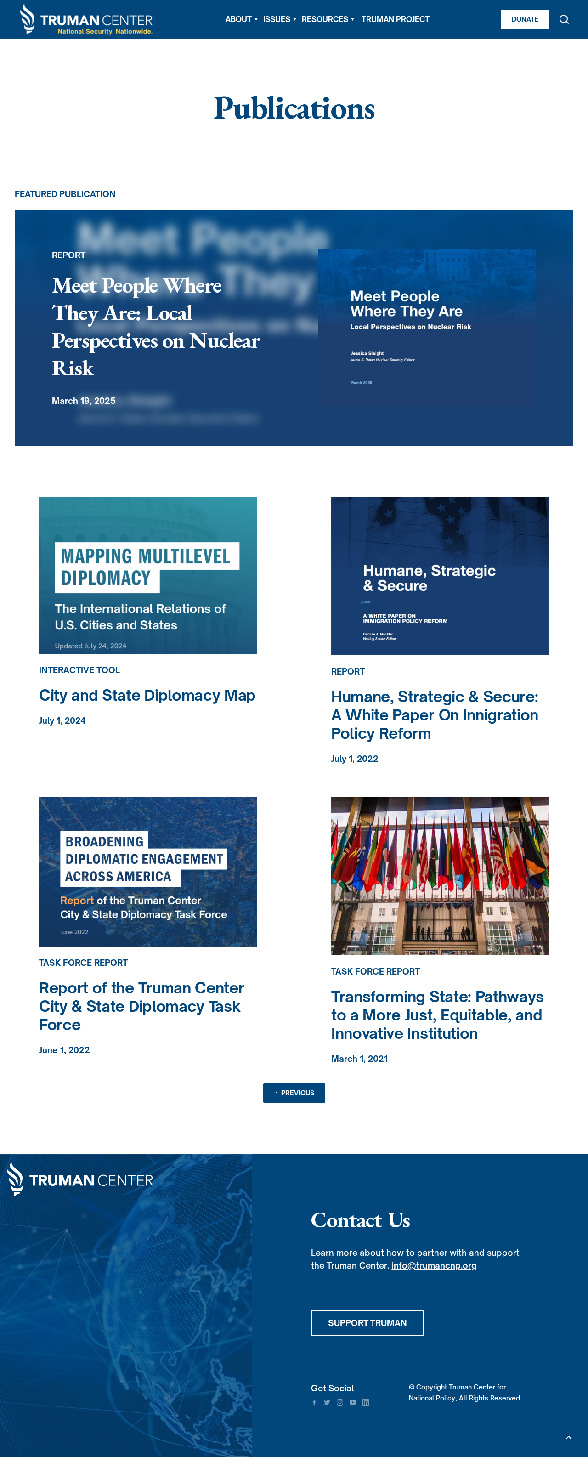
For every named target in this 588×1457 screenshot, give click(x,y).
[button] (242, 19)
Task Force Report (83, 963)
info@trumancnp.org (434, 1265)
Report (348, 671)
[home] (86, 19)
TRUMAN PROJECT (396, 19)
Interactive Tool (79, 670)
